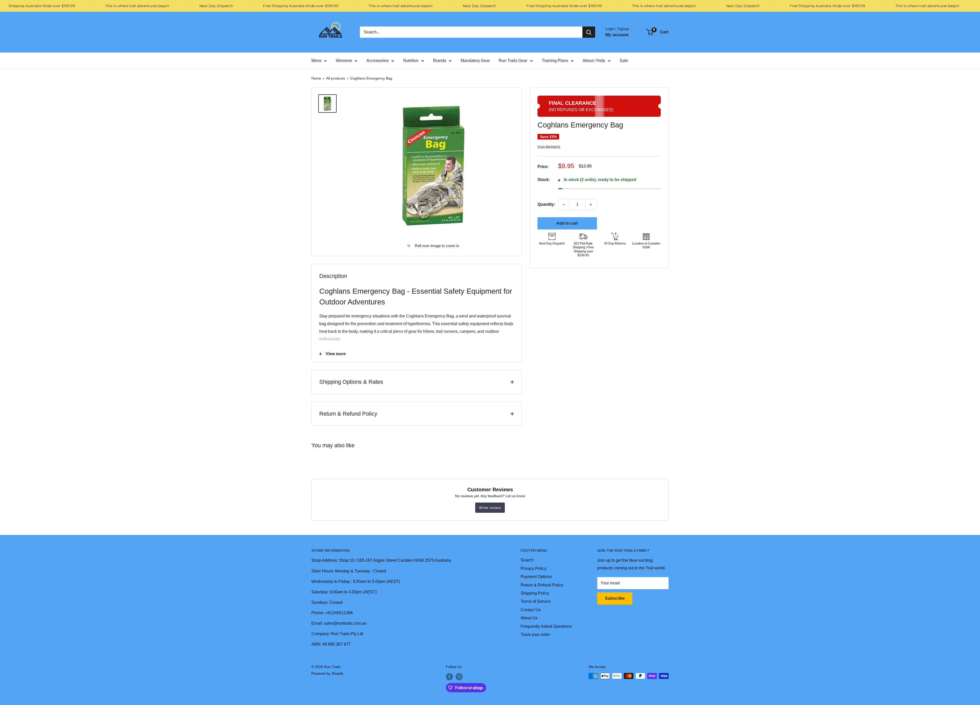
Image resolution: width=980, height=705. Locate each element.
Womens (344, 60)
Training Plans (555, 60)
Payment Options (536, 576)
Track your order (535, 634)
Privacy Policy (533, 568)
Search (527, 560)
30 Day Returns (615, 243)
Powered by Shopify (327, 673)
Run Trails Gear (513, 60)
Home (316, 78)
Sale (624, 60)
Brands (439, 60)
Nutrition (411, 60)
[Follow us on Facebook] (449, 676)
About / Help (594, 60)
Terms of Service (536, 601)
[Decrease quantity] (563, 204)
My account (617, 34)
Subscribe (615, 598)
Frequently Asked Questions (546, 626)
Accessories (377, 60)
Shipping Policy (535, 593)
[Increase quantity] (590, 204)
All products (335, 78)
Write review (490, 508)
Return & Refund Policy (542, 585)
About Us (529, 618)
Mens (316, 60)
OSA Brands (548, 147)
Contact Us (531, 610)
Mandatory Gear (475, 60)
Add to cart (567, 223)
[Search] (588, 32)
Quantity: (546, 204)
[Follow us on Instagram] (459, 676)
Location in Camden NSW (646, 245)
